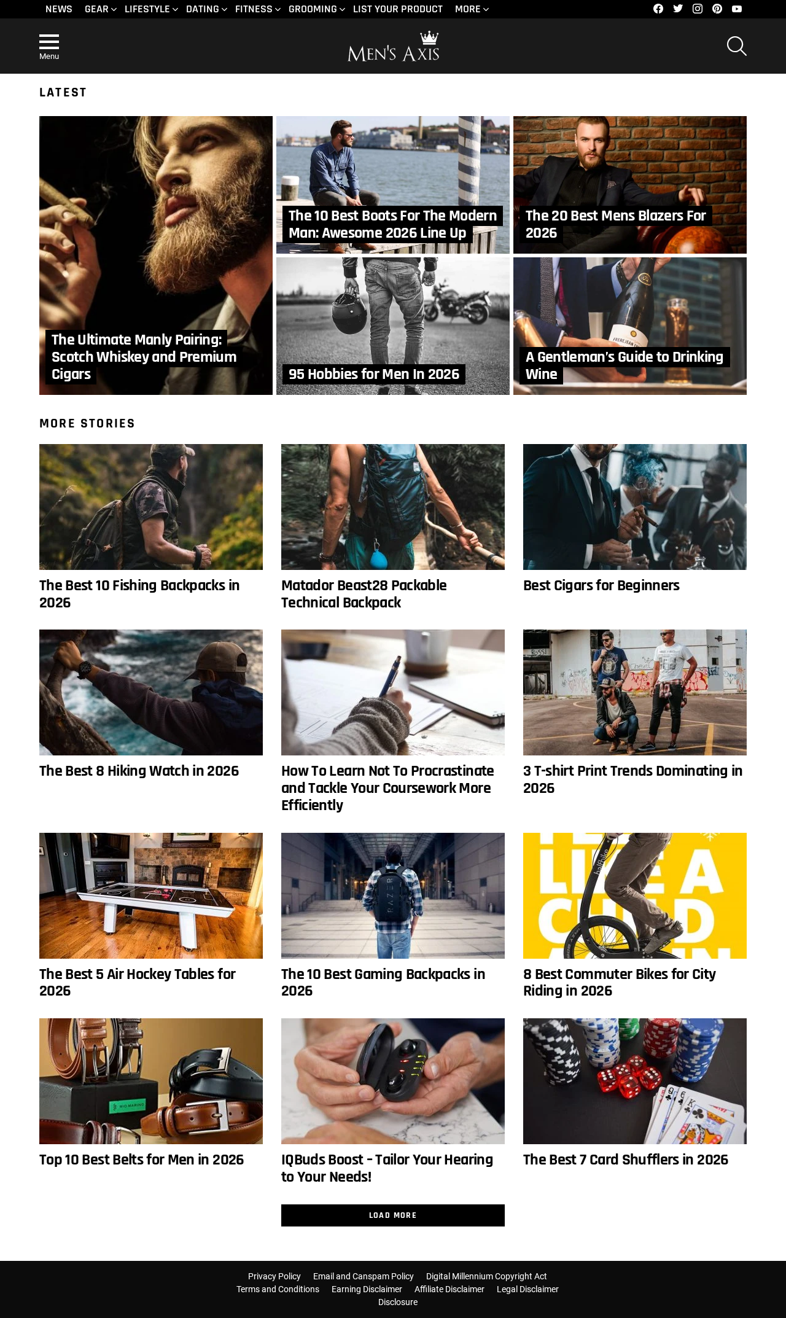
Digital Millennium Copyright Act (486, 1276)
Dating (202, 9)
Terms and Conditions (277, 1289)
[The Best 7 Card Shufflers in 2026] (635, 1081)
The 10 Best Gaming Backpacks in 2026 (383, 983)
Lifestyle (147, 9)
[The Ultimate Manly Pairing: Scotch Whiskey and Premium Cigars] (156, 255)
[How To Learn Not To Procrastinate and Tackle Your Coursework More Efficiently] (393, 692)
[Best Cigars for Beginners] (635, 507)
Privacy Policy (274, 1276)
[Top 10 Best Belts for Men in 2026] (151, 1081)
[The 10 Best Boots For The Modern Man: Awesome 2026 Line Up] (393, 185)
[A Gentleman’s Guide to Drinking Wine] (630, 326)
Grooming (313, 9)
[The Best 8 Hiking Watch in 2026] (151, 692)
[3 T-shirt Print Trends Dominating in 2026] (635, 692)
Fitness (254, 9)
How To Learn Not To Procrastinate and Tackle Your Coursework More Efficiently (387, 788)
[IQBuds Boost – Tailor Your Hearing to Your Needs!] (393, 1081)
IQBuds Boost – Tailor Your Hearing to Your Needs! (387, 1168)
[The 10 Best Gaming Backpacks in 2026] (393, 896)
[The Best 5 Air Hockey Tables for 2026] (151, 896)
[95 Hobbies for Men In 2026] (393, 326)
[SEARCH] (737, 46)
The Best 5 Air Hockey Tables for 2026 (137, 983)
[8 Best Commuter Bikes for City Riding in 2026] (635, 896)
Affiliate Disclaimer (449, 1289)
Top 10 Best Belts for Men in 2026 (141, 1160)
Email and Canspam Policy (363, 1276)
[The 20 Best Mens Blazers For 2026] (630, 185)
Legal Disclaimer (528, 1289)
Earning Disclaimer (367, 1289)
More (468, 9)
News (58, 9)
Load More (393, 1215)
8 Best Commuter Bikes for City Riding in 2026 (619, 983)
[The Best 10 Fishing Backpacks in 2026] (151, 507)
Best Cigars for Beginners (601, 585)
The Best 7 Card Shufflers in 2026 (626, 1160)
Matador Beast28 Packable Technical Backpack (363, 594)
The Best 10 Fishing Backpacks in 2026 (139, 594)
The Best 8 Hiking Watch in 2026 (139, 771)
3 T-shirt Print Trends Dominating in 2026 (633, 779)
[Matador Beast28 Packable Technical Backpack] (393, 507)
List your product (398, 9)
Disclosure (398, 1302)
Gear (97, 9)
